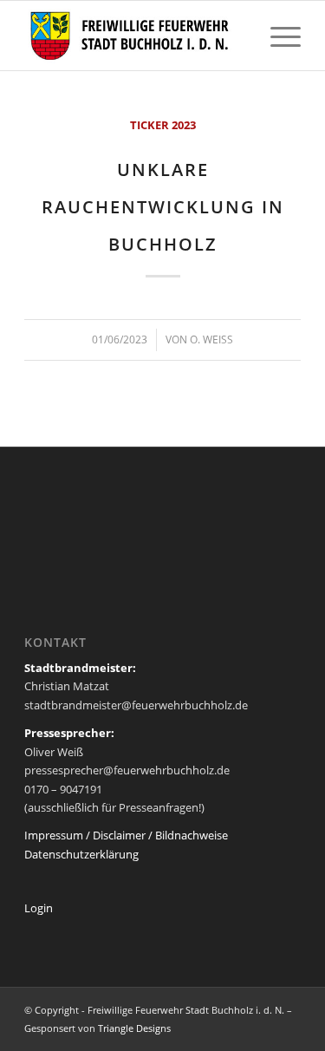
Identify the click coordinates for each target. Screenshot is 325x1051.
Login (38, 908)
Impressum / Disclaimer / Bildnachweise (126, 835)
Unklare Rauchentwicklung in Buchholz (163, 207)
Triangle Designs (134, 1028)
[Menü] (277, 35)
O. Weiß (211, 339)
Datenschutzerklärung (81, 854)
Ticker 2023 (163, 125)
